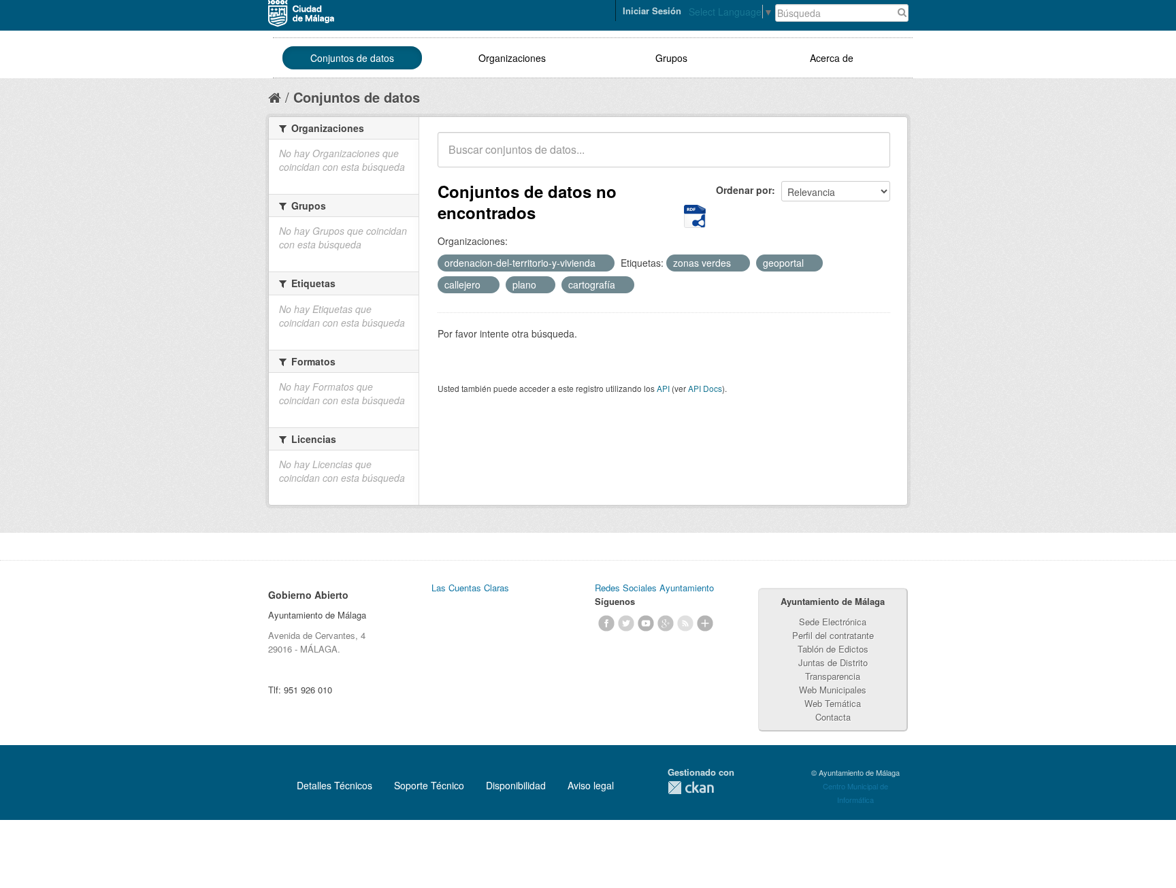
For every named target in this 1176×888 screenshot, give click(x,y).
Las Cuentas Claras (470, 587)
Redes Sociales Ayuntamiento (654, 587)
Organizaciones (512, 58)
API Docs (705, 388)
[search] (870, 157)
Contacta (833, 716)
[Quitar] (603, 263)
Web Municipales (832, 689)
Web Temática (832, 703)
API (663, 388)
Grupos (671, 58)
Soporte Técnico (429, 785)
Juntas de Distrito (833, 662)
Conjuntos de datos (352, 58)
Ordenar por (744, 190)
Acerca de (831, 58)
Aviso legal (591, 785)
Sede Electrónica (832, 621)
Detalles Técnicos (334, 785)
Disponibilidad (516, 785)
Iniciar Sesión (652, 10)
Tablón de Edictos (833, 648)
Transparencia (832, 676)
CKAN (691, 787)
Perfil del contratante (833, 635)
